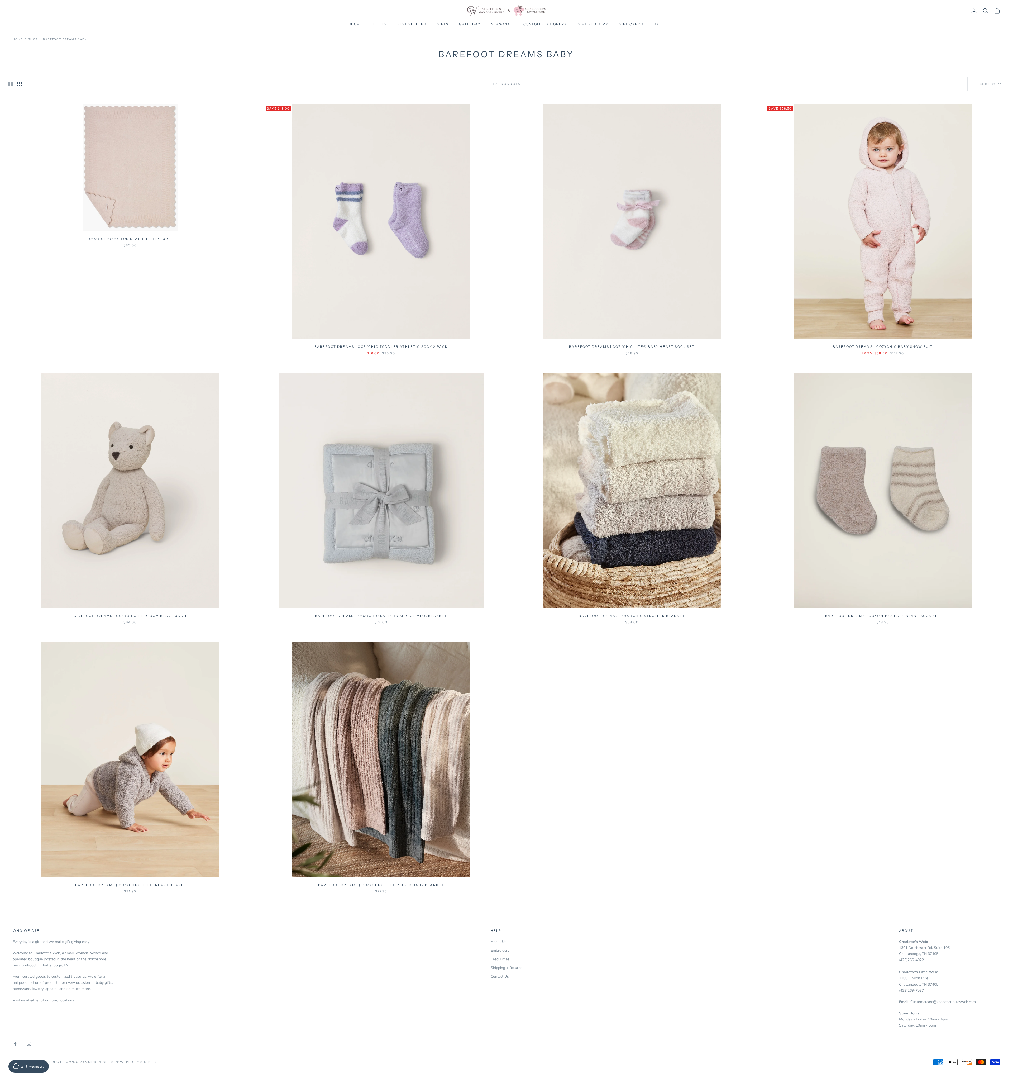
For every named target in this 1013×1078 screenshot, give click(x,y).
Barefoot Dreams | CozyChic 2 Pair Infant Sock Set (882, 616)
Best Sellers (411, 24)
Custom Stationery (545, 24)
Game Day (469, 24)
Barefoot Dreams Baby (65, 39)
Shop (354, 24)
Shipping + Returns (506, 967)
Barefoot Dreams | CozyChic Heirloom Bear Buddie (130, 616)
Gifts (443, 24)
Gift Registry (593, 24)
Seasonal (502, 24)
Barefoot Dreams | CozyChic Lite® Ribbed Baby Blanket (381, 885)
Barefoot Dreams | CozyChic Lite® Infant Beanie (130, 885)
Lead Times (500, 959)
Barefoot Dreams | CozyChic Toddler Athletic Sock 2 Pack (381, 347)
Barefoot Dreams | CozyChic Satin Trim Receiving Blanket (381, 616)
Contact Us (500, 976)
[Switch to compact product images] (28, 84)
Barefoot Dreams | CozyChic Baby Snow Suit (883, 347)
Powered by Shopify (136, 1062)
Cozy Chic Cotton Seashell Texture (130, 239)
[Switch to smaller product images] (19, 84)
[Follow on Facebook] (15, 1043)
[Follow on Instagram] (29, 1043)
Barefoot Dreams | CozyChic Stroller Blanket (632, 616)
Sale (659, 24)
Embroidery (500, 950)
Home (18, 39)
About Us (498, 941)
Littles (378, 24)
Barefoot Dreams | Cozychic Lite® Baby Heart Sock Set (632, 347)
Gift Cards (631, 24)
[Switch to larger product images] (10, 84)
